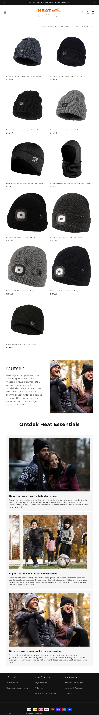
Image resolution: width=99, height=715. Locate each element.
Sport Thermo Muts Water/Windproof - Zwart (25, 183)
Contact (68, 693)
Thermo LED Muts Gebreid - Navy (64, 291)
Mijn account (41, 683)
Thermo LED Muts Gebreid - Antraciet (66, 237)
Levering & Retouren (74, 688)
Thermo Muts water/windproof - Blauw (66, 76)
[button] (5, 12)
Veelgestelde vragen (74, 683)
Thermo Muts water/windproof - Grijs (65, 130)
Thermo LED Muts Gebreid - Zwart (20, 237)
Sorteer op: (47, 26)
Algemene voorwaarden (17, 688)
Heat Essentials (17, 714)
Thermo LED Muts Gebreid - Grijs (20, 291)
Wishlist (39, 688)
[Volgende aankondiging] (94, 2)
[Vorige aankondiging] (4, 2)
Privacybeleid (12, 683)
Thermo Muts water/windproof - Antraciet (23, 76)
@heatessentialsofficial (45, 693)
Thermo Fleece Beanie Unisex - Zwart (22, 344)
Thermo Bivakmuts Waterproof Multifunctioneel (70, 183)
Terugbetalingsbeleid (34, 714)
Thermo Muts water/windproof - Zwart (22, 130)
